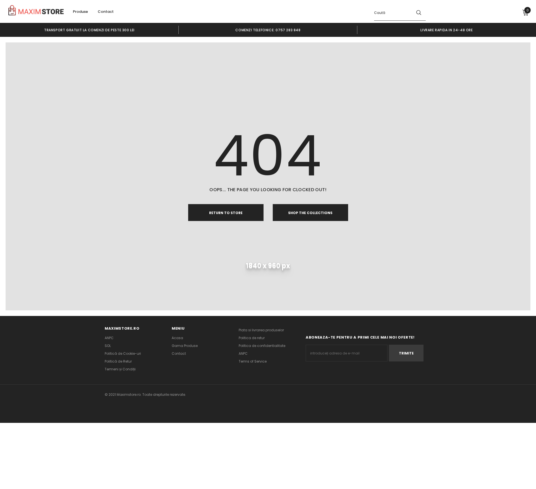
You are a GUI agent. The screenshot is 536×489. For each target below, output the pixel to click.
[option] (89, 30)
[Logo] (36, 11)
